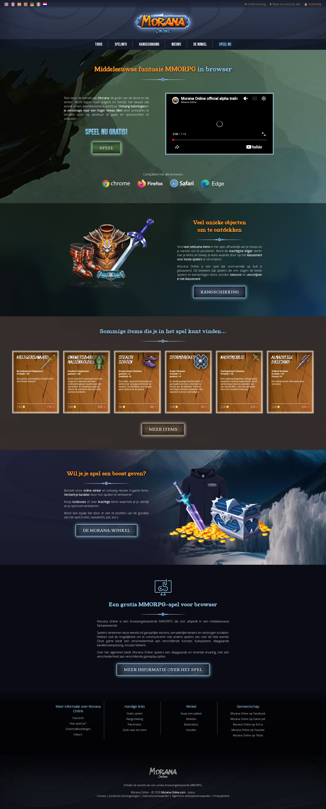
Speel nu (225, 44)
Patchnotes (134, 724)
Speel (106, 148)
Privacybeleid (221, 796)
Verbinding (312, 4)
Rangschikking (149, 44)
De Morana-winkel (106, 530)
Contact (101, 796)
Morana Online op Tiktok (248, 735)
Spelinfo (121, 44)
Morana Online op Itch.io (248, 724)
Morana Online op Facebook (248, 713)
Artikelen (191, 719)
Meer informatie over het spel (163, 669)
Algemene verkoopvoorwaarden (191, 796)
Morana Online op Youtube (247, 730)
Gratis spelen (135, 713)
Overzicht (78, 718)
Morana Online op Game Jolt (248, 719)
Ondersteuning (255, 4)
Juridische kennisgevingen (124, 796)
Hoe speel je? (78, 723)
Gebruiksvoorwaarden (155, 796)
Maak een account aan (284, 4)
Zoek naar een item (135, 730)
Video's (78, 734)
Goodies (191, 730)
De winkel (200, 44)
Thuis (98, 44)
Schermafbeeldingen (78, 729)
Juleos (191, 792)
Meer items (163, 429)
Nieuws (176, 44)
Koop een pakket (191, 713)
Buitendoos (191, 724)
